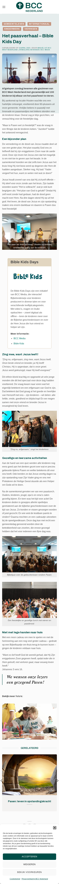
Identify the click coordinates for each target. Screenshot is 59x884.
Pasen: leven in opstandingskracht (29, 801)
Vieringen (30, 29)
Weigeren (29, 864)
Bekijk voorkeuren (29, 872)
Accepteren (29, 856)
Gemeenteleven (14, 24)
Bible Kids (19, 343)
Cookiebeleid (15, 879)
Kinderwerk (12, 29)
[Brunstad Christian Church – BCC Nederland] (29, 6)
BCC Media (19, 338)
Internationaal (39, 24)
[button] (54, 827)
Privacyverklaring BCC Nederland (35, 879)
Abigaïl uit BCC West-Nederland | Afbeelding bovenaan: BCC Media (26, 49)
